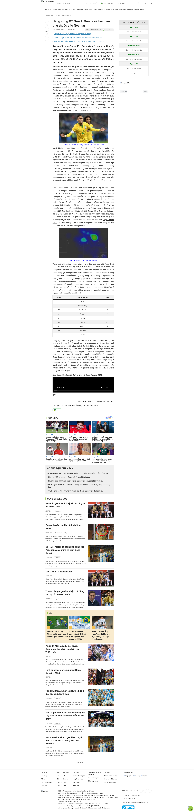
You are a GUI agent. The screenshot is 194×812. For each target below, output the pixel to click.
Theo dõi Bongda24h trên (94, 29)
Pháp (95, 9)
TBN (74, 9)
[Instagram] (145, 791)
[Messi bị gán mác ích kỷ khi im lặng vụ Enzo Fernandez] (101, 510)
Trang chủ (44, 772)
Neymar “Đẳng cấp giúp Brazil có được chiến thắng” (72, 34)
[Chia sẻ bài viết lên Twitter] (47, 27)
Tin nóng (48, 9)
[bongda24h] (42, 9)
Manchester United (60, 533)
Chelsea (57, 511)
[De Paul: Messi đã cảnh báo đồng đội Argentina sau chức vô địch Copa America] (101, 553)
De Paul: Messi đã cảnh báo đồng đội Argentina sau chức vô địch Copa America (64, 550)
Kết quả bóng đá (93, 778)
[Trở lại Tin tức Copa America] (47, 40)
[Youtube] (150, 791)
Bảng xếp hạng (93, 781)
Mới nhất (93, 3)
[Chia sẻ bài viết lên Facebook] (47, 23)
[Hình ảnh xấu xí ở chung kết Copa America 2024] (101, 677)
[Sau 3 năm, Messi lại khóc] (101, 578)
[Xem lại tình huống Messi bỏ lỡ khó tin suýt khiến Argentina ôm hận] (57, 622)
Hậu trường (76, 782)
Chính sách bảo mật (110, 779)
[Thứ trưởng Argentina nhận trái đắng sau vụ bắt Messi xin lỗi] (101, 598)
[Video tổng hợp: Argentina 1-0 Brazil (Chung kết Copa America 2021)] (79, 622)
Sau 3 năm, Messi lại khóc (58, 571)
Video (142, 9)
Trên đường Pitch (108, 3)
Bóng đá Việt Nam (63, 772)
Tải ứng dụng (128, 772)
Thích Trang (124, 91)
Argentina (57, 557)
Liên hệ (126, 795)
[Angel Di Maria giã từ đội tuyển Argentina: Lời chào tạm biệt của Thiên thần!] (101, 652)
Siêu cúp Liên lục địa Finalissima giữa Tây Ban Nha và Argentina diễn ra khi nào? (65, 715)
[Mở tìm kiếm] (137, 4)
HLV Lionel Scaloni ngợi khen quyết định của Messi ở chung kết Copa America (64, 740)
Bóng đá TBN (61, 782)
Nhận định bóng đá (79, 776)
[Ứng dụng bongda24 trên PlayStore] (136, 776)
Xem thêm (80, 762)
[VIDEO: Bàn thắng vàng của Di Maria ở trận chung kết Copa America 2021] (102, 622)
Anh (70, 9)
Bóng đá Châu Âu (62, 779)
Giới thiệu (107, 772)
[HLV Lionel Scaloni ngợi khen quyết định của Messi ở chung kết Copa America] (101, 744)
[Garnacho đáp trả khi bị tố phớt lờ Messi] (101, 532)
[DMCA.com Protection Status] (128, 809)
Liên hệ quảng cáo (110, 782)
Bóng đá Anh (61, 776)
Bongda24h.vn (143, 802)
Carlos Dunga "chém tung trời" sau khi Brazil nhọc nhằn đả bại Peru (78, 37)
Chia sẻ (145, 91)
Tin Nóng (44, 776)
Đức (90, 9)
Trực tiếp (44, 785)
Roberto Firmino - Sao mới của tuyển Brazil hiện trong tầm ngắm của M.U (78, 473)
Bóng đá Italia (61, 785)
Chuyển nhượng (133, 9)
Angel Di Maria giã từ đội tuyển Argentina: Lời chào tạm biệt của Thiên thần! (62, 649)
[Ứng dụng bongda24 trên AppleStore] (144, 776)
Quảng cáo (136, 795)
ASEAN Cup (57, 9)
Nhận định (122, 9)
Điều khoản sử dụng (110, 776)
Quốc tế (100, 9)
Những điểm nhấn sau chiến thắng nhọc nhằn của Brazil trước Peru (75, 481)
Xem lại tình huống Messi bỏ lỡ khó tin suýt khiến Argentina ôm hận (57, 634)
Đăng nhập (149, 4)
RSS (123, 791)
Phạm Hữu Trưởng (85, 401)
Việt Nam (65, 9)
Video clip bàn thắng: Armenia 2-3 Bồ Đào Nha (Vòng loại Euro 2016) (78, 41)
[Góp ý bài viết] (47, 36)
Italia (86, 9)
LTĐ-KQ (107, 9)
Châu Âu (80, 9)
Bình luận (114, 9)
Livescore (76, 785)
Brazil (58, 410)
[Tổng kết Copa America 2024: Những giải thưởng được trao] (101, 697)
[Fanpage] (141, 791)
